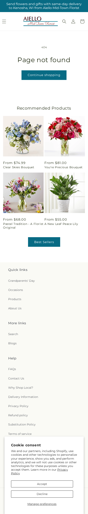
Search (13, 334)
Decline (42, 494)
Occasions (15, 290)
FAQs (12, 369)
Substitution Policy (22, 424)
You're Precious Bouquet (63, 167)
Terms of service (20, 434)
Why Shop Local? (20, 387)
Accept (42, 484)
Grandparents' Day (21, 281)
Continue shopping (44, 75)
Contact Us (16, 378)
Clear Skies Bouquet (18, 167)
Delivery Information (23, 397)
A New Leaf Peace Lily (61, 224)
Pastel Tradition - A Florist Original (23, 225)
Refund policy (18, 415)
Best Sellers (44, 242)
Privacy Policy (18, 406)
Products (14, 299)
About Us (14, 308)
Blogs (12, 343)
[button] (64, 21)
